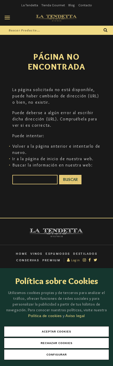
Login (75, 260)
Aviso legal (75, 316)
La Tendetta (29, 5)
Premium (51, 260)
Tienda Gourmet (53, 5)
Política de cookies (45, 316)
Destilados (85, 254)
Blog (71, 5)
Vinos (36, 254)
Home (22, 254)
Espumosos (57, 254)
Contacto (85, 5)
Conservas (27, 260)
